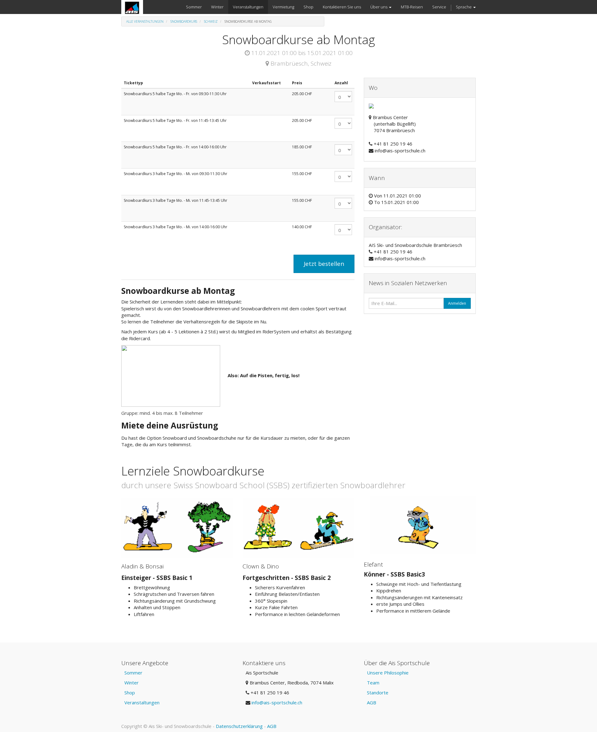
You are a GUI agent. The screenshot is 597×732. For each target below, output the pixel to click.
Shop (129, 692)
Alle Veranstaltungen (145, 21)
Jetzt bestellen (324, 264)
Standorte (377, 692)
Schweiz (211, 21)
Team (373, 682)
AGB (371, 702)
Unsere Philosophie (388, 672)
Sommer (133, 672)
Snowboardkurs (183, 21)
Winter (131, 682)
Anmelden (457, 303)
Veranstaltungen (142, 702)
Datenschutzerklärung (239, 726)
